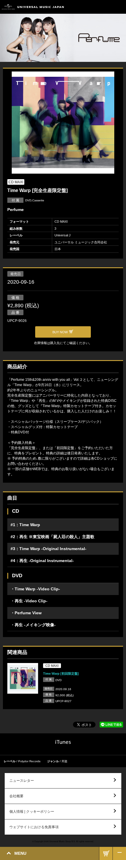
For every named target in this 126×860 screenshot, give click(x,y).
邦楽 (64, 761)
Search (106, 7)
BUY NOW (106, 853)
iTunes (63, 742)
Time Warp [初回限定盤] (61, 673)
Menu (119, 7)
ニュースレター (21, 781)
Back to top (119, 853)
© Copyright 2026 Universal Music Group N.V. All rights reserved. (63, 841)
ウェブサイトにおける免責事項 (34, 827)
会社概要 (16, 796)
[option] (63, 123)
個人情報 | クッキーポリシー (31, 812)
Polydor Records (29, 761)
